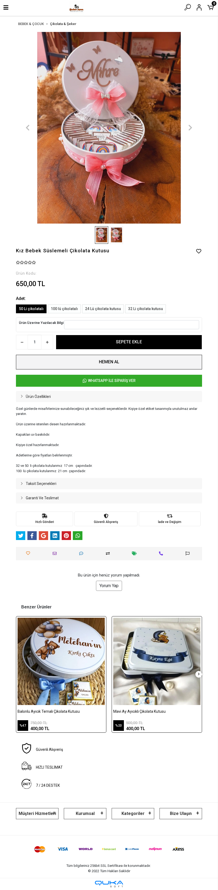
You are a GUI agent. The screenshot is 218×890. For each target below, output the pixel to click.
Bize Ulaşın (181, 813)
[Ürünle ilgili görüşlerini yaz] (82, 553)
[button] (27, 128)
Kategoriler (133, 813)
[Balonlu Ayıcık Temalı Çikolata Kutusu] (61, 661)
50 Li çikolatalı (31, 309)
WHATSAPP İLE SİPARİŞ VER (112, 380)
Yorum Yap (109, 585)
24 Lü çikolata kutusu (103, 309)
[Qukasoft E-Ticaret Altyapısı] (109, 884)
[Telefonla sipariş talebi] (162, 553)
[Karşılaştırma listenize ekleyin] (109, 553)
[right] (198, 674)
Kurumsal (85, 813)
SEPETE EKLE (129, 341)
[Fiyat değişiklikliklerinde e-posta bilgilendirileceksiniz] (136, 553)
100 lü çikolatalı (64, 309)
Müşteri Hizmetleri (37, 813)
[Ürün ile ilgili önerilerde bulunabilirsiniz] (189, 553)
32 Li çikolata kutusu (145, 309)
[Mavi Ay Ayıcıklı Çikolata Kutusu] (156, 661)
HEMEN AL (109, 361)
